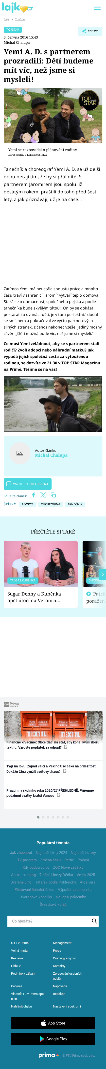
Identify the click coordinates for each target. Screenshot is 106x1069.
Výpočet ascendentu (74, 889)
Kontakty (59, 966)
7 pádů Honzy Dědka (56, 875)
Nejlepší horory (83, 852)
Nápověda (60, 986)
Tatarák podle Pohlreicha (55, 882)
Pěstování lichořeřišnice (34, 889)
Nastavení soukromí (67, 1006)
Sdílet (88, 32)
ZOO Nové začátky (68, 867)
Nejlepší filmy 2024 (51, 852)
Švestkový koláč (53, 904)
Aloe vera (87, 882)
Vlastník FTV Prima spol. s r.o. (28, 996)
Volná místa (19, 950)
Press (57, 950)
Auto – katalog (23, 875)
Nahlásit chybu (21, 1006)
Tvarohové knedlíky (36, 897)
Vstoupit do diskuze (31, 484)
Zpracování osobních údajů (67, 976)
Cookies (16, 986)
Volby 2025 (86, 875)
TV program (27, 860)
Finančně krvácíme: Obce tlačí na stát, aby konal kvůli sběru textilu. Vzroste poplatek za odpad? (52, 744)
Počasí (83, 860)
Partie (69, 860)
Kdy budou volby (36, 867)
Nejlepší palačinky (71, 897)
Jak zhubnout (21, 852)
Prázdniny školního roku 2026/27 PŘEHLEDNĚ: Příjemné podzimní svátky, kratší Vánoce (50, 793)
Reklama (17, 958)
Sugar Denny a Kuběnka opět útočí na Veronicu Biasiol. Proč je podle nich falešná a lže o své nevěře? (36, 597)
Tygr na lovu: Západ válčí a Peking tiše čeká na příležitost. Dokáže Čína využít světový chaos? (51, 768)
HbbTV (16, 966)
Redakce (59, 994)
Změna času (50, 860)
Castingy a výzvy (64, 958)
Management (62, 943)
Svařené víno (21, 882)
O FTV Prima (20, 943)
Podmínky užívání (23, 973)
